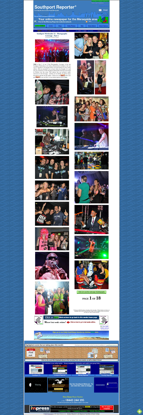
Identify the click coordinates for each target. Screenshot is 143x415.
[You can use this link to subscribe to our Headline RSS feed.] (86, 22)
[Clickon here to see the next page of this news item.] (91, 293)
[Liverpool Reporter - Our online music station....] (60, 373)
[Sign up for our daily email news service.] (38, 338)
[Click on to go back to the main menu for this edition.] (71, 318)
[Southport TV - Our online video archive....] (36, 373)
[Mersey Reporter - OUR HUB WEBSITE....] (83, 373)
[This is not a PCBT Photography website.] (104, 329)
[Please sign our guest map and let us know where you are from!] (112, 387)
